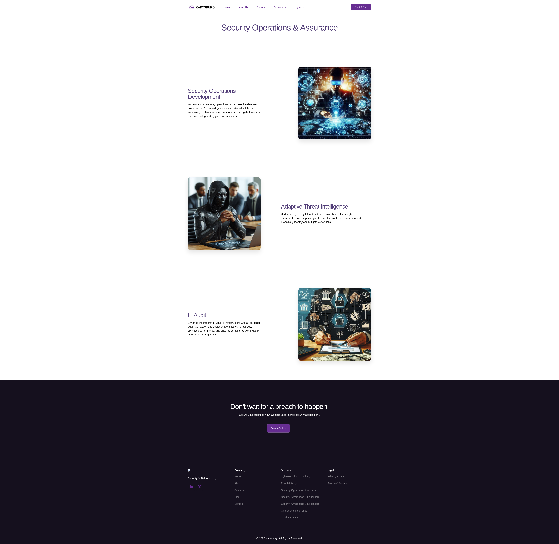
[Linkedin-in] (191, 487)
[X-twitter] (199, 487)
